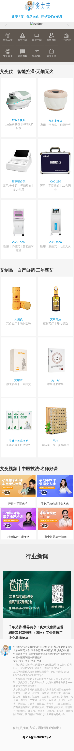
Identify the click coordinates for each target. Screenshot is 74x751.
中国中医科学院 (61, 654)
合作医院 (66, 40)
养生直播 (51, 56)
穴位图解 (22, 56)
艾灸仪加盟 (63, 650)
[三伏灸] (37, 23)
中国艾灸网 (50, 650)
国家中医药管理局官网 (40, 654)
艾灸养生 (8, 56)
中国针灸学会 (20, 654)
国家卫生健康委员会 (61, 646)
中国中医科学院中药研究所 (27, 657)
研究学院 (37, 40)
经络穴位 (8, 40)
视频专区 (37, 56)
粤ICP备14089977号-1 (31, 675)
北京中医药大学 (21, 650)
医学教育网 (37, 650)
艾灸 (37, 6)
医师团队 (51, 40)
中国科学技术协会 (22, 646)
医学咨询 (22, 40)
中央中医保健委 (41, 646)
